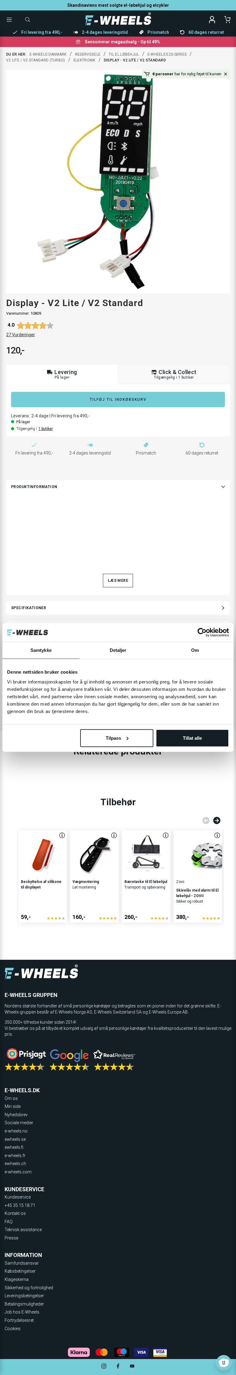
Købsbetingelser (20, 1271)
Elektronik (84, 60)
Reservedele (87, 54)
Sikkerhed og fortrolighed (29, 1287)
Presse (11, 1237)
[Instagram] (104, 1367)
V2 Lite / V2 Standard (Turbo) (35, 60)
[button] (225, 74)
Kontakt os (15, 1213)
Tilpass (113, 737)
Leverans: (20, 415)
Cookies (13, 1328)
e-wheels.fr (15, 1155)
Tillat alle (192, 737)
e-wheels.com (18, 1171)
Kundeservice (18, 1197)
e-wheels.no (16, 1131)
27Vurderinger (20, 334)
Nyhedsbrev (16, 1114)
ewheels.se (15, 1139)
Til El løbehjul (124, 54)
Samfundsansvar (22, 1263)
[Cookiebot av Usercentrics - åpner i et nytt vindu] (202, 632)
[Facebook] (118, 1367)
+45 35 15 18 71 (20, 1205)
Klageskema (17, 1279)
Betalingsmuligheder (24, 1304)
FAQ (9, 1221)
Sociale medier (19, 1122)
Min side (13, 1106)
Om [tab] (195, 650)
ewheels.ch (15, 1163)
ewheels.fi (14, 1147)
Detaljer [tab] (118, 650)
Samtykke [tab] (41, 650)
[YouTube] (132, 1367)
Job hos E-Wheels (22, 1312)
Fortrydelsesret (19, 1320)
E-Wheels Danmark (48, 54)
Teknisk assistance (23, 1229)
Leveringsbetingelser (24, 1295)
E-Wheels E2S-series (167, 54)
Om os (11, 1098)
